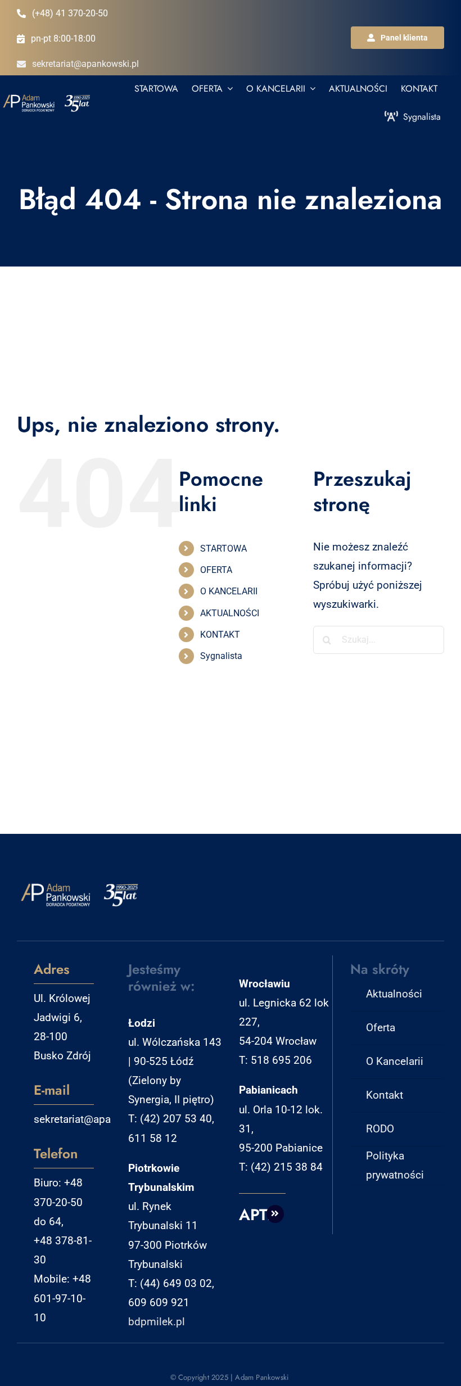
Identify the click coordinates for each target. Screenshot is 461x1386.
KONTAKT (220, 634)
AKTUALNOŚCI (229, 613)
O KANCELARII (228, 591)
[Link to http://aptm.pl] (275, 1214)
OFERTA (216, 570)
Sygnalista (221, 656)
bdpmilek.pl (156, 1321)
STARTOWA (223, 548)
